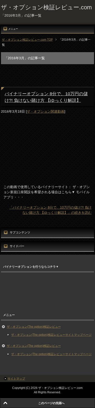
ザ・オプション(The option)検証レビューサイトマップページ (51, 334)
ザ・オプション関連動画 (45, 111)
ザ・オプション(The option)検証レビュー (34, 326)
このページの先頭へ (51, 403)
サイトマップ (16, 378)
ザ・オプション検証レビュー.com (46, 7)
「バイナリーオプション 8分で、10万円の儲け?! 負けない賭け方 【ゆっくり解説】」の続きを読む (50, 210)
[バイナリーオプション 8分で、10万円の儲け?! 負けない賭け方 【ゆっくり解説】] (33, 177)
